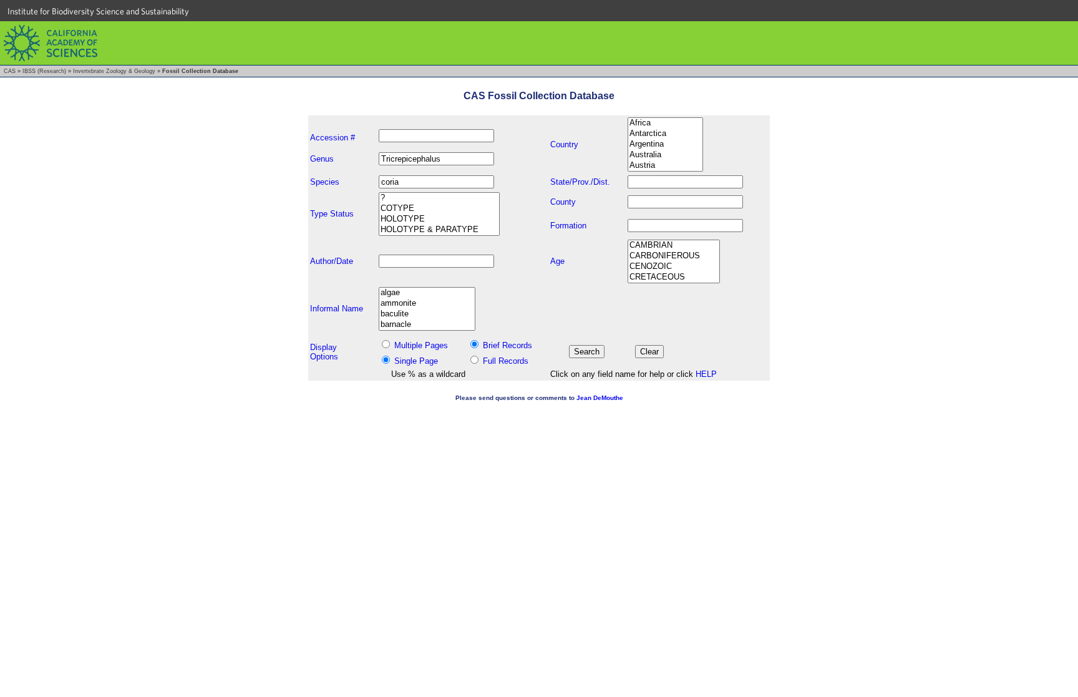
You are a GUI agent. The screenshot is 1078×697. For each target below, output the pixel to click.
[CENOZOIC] (673, 266)
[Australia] (665, 155)
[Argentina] (665, 144)
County (563, 202)
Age (557, 261)
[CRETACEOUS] (673, 277)
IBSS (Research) (44, 71)
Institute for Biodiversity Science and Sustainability (98, 11)
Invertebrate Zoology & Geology (114, 71)
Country (564, 144)
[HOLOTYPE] (439, 219)
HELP (706, 374)
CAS (10, 71)
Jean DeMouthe (599, 397)
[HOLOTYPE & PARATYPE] (439, 230)
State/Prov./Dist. (580, 182)
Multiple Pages (421, 345)
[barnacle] (427, 324)
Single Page (416, 361)
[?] (439, 198)
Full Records (505, 361)
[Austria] (665, 165)
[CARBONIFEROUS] (673, 256)
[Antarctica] (665, 134)
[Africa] (665, 123)
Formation (568, 225)
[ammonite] (427, 303)
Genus (322, 158)
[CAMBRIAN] (673, 245)
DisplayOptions (324, 352)
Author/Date (331, 261)
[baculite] (427, 314)
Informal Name (336, 308)
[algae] (427, 293)
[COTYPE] (439, 208)
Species (324, 182)
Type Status (332, 213)
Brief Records (507, 345)
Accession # (332, 137)
